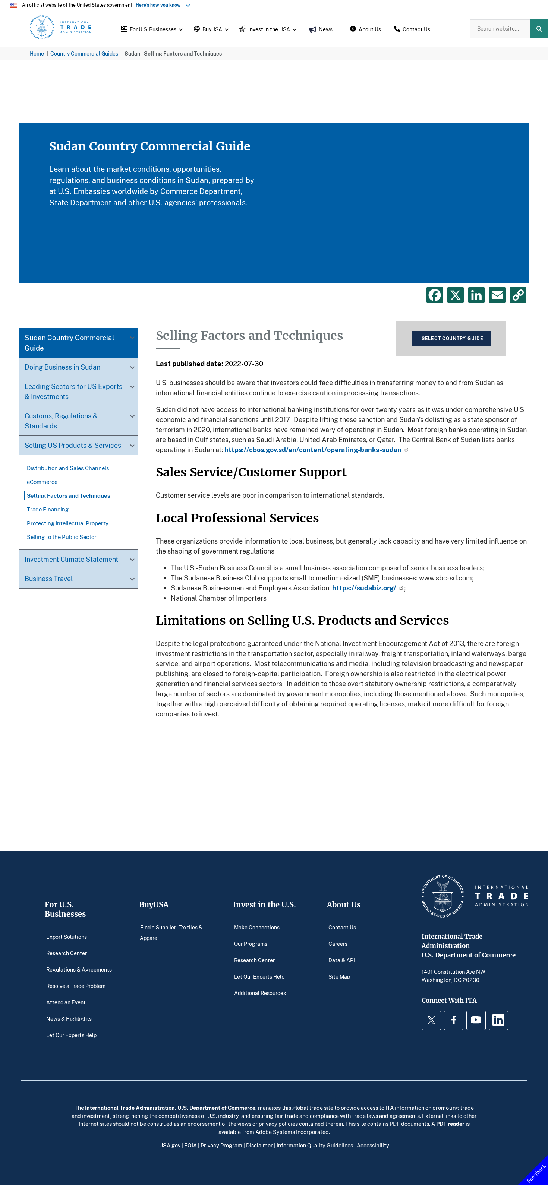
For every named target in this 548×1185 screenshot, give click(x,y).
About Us (343, 904)
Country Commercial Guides (84, 53)
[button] (151, 28)
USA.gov (169, 1145)
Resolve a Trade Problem (75, 986)
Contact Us (342, 927)
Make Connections (257, 927)
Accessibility (373, 1145)
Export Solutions (66, 937)
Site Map (339, 976)
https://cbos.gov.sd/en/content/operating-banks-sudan (312, 450)
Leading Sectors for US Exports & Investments (73, 392)
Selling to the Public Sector (62, 536)
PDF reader (450, 1123)
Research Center (66, 953)
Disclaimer (259, 1145)
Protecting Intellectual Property (67, 523)
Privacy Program (221, 1145)
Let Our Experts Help (71, 1035)
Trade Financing (48, 509)
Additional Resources (260, 993)
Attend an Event (66, 1002)
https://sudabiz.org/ (364, 588)
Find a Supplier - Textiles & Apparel (171, 932)
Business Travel (49, 579)
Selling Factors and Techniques (68, 495)
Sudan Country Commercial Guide (69, 342)
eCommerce (42, 481)
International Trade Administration (130, 1107)
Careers (337, 944)
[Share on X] (455, 295)
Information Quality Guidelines (315, 1145)
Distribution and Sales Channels (68, 468)
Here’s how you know (160, 5)
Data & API (341, 960)
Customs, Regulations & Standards (61, 421)
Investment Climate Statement (71, 559)
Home (37, 53)
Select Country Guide (452, 338)
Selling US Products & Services (73, 445)
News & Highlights (69, 1019)
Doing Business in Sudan (62, 367)
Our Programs (250, 944)
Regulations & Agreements (79, 969)
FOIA (190, 1145)
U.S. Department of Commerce (216, 1107)
